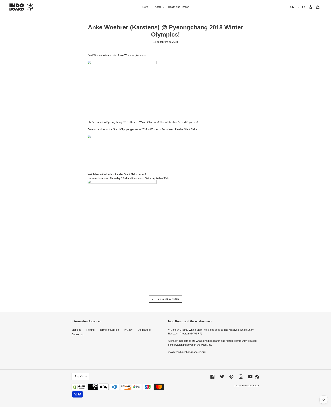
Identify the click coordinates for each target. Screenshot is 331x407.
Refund (90, 329)
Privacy (128, 329)
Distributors (144, 329)
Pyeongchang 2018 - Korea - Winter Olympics (132, 122)
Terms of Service (109, 329)
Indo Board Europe (250, 385)
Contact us (78, 334)
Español (79, 376)
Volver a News (168, 299)
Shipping (76, 329)
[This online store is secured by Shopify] (79, 389)
